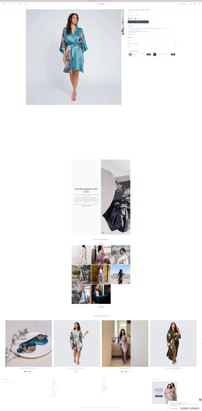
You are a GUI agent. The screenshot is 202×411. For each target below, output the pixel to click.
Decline (195, 408)
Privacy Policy (178, 405)
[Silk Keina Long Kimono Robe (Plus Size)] (173, 343)
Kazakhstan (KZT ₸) (182, 3)
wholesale (54, 392)
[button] (81, 255)
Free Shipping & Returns (133, 43)
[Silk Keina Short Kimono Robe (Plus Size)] (77, 343)
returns (53, 383)
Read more (130, 37)
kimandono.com (86, 407)
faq (52, 387)
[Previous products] (172, 51)
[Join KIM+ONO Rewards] (164, 403)
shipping (54, 382)
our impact (104, 387)
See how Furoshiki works (109, 232)
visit (103, 392)
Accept (185, 408)
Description (130, 26)
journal (103, 385)
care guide (54, 391)
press (103, 383)
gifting (53, 394)
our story (104, 382)
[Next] (200, 343)
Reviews (129, 46)
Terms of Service (101, 407)
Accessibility (110, 407)
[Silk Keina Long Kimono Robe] (125, 343)
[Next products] (175, 51)
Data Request (117, 407)
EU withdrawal (55, 385)
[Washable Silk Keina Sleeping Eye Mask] (28, 343)
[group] (123, 10)
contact (53, 389)
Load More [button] (101, 306)
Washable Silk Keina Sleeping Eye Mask (139, 53)
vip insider (104, 389)
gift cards (54, 396)
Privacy (94, 407)
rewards (103, 391)
